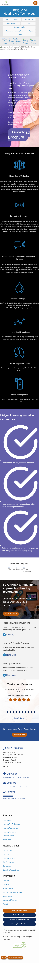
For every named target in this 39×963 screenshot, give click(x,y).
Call (4, 957)
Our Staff (6, 854)
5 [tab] (17, 712)
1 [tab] (5, 712)
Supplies (28, 23)
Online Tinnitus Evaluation (19, 919)
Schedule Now (19, 734)
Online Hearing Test (19, 915)
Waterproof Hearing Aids (14, 31)
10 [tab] (31, 712)
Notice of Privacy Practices (12, 892)
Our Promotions (8, 862)
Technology (28, 19)
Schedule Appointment (11, 870)
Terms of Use (7, 896)
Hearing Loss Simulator (20, 924)
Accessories (11, 23)
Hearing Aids (7, 820)
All (7, 19)
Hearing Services (9, 858)
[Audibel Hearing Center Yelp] (7, 767)
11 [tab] (35, 712)
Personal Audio (8, 836)
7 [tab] (23, 712)
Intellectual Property (10, 900)
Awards (19, 35)
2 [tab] (7, 712)
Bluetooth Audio (19, 27)
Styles (16, 19)
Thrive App (7, 840)
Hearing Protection (9, 832)
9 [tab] (29, 712)
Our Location (7, 850)
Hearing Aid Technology (11, 824)
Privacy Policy (8, 888)
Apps (31, 31)
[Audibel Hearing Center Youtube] (11, 767)
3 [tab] (11, 712)
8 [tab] (25, 712)
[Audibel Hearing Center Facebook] (4, 767)
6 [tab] (19, 712)
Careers (6, 881)
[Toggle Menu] (35, 3)
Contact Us (7, 866)
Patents (5, 904)
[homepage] (6, 3)
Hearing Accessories (10, 828)
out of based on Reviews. (14, 794)
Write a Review (19, 718)
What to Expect (11, 614)
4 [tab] (13, 712)
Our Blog (6, 884)
